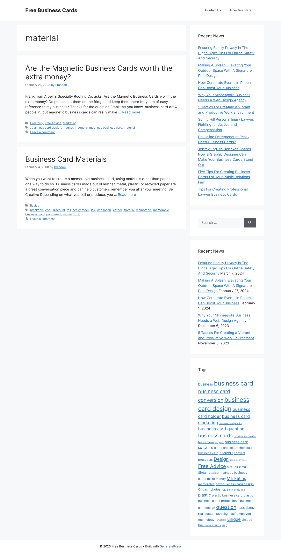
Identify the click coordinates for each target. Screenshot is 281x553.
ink (93, 210)
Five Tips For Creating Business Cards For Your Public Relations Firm (224, 177)
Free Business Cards (51, 10)
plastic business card (227, 495)
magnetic (81, 127)
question (226, 507)
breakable (37, 210)
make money (216, 479)
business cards (215, 436)
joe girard (214, 473)
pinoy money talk (236, 489)
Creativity (36, 123)
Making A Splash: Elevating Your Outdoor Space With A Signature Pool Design (225, 70)
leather (117, 210)
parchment (53, 214)
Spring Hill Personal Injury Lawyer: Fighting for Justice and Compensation (226, 124)
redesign (222, 513)
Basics (34, 205)
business (205, 384)
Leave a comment (42, 132)
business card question (221, 428)
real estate (206, 514)
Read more (131, 112)
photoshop (218, 489)
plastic (204, 495)
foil (69, 210)
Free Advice (53, 123)
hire (230, 467)
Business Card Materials (66, 159)
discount (59, 210)
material (129, 127)
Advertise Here (240, 10)
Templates (220, 520)
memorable (144, 210)
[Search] (250, 223)
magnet (68, 127)
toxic (76, 214)
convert (226, 453)
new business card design (235, 484)
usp (224, 525)
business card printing (231, 423)
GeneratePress (171, 546)
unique (234, 519)
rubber (67, 214)
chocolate (230, 448)
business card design (46, 127)
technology (206, 520)
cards (218, 448)
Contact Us (213, 10)
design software (238, 460)
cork (48, 210)
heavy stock (80, 210)
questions (245, 507)
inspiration (104, 210)
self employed (240, 514)
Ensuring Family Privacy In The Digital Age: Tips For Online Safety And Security (226, 53)
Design (221, 459)
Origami (203, 489)
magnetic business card (105, 127)
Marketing (70, 123)
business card (233, 383)
